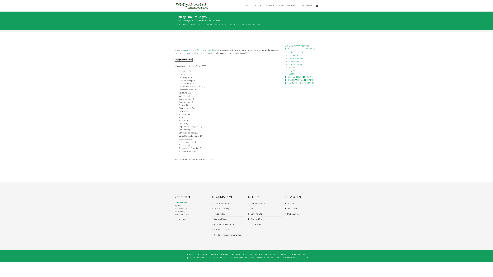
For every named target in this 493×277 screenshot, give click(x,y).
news (280, 6)
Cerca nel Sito (256, 214)
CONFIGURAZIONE (296, 52)
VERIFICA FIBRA (306, 6)
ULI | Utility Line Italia (207, 50)
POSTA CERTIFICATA (294, 77)
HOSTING (309, 77)
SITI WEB (300, 80)
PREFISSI (201, 24)
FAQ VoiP (292, 71)
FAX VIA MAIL (311, 49)
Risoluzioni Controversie (224, 224)
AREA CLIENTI (292, 208)
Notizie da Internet (222, 203)
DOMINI (309, 80)
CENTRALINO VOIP (296, 55)
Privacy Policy (219, 214)
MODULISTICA (293, 214)
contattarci (211, 159)
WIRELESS (304, 46)
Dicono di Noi (256, 219)
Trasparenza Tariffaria (223, 229)
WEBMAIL (291, 203)
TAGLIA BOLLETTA (296, 58)
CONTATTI (291, 6)
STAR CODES (294, 61)
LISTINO (292, 74)
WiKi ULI (253, 208)
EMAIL (289, 83)
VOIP (193, 24)
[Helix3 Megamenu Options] (317, 5)
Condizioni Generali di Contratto (227, 235)
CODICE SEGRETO (296, 64)
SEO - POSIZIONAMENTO (303, 83)
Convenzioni (255, 224)
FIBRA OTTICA (292, 46)
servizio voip (188, 50)
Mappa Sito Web (257, 203)
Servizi (269, 6)
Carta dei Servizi (220, 219)
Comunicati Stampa (222, 208)
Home (247, 6)
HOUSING (290, 80)
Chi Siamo (257, 6)
